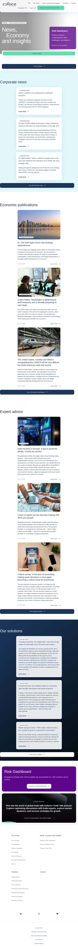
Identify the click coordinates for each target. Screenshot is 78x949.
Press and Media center (47, 844)
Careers (43, 872)
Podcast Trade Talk (45, 848)
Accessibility (39, 939)
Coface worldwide (16, 848)
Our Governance (16, 856)
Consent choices (39, 943)
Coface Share (15, 877)
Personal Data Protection (39, 931)
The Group (15, 835)
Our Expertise (15, 844)
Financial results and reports (20, 888)
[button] (29, 3)
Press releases (15, 884)
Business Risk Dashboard (47, 840)
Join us (13, 864)
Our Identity (14, 852)
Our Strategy (15, 840)
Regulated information (18, 892)
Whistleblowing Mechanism (39, 935)
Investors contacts (16, 900)
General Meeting (16, 881)
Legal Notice (39, 928)
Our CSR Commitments (18, 860)
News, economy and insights (50, 835)
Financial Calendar (17, 896)
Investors (14, 872)
